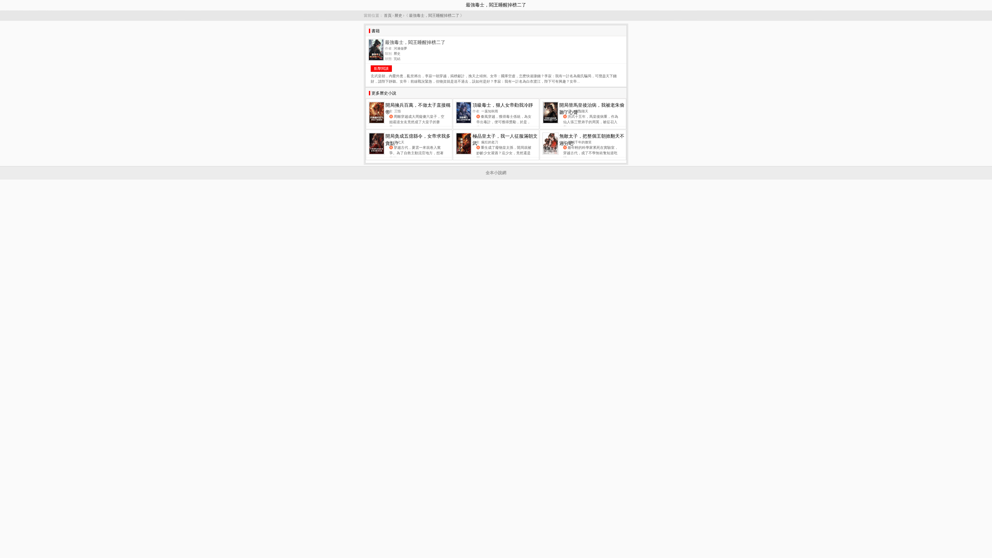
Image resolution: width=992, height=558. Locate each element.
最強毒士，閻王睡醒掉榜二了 (434, 15)
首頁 (388, 15)
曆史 (398, 15)
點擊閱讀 (381, 68)
